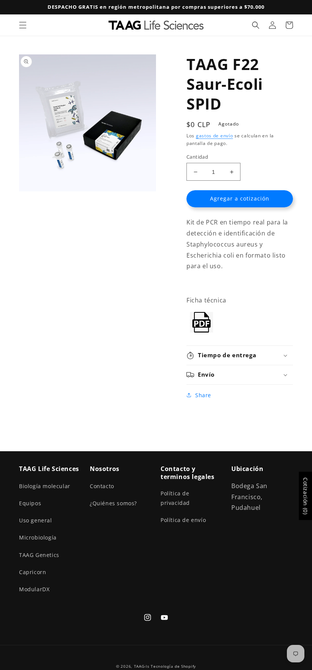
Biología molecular (44, 486)
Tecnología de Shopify (173, 666)
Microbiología (38, 537)
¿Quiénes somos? (113, 503)
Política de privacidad (175, 498)
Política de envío (183, 520)
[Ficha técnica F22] (201, 330)
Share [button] (203, 395)
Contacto (102, 486)
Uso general (35, 520)
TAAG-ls (142, 666)
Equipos (30, 503)
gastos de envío (214, 135)
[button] (22, 25)
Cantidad (197, 156)
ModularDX (34, 589)
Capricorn (32, 572)
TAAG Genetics (39, 555)
